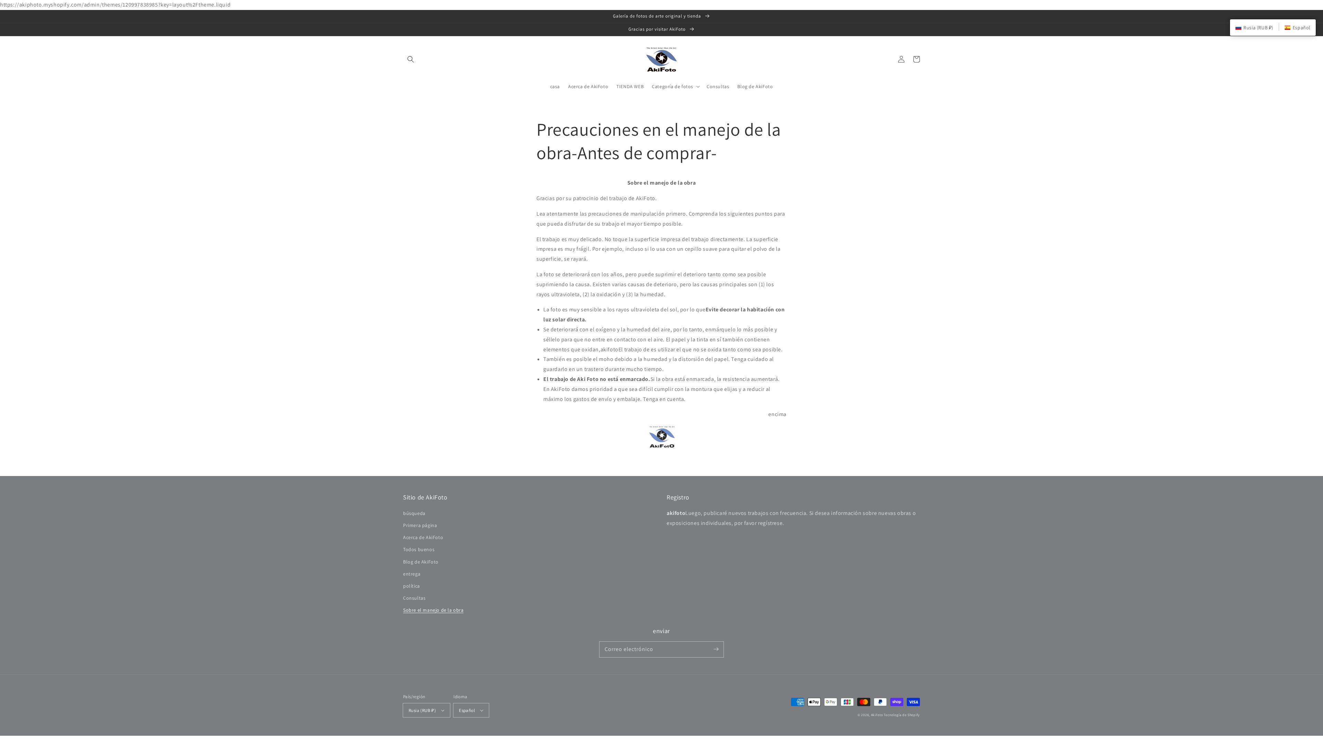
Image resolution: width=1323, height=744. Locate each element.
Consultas (414, 598)
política (411, 586)
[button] (410, 59)
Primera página (420, 525)
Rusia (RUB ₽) (422, 710)
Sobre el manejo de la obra (433, 610)
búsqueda (414, 513)
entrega (411, 574)
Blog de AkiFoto (421, 562)
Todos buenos (418, 549)
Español (467, 710)
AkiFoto (877, 715)
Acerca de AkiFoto (423, 537)
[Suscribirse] (716, 649)
